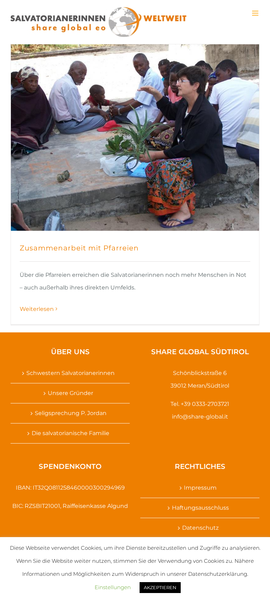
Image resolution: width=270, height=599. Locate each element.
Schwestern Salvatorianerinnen (70, 373)
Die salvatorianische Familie (70, 433)
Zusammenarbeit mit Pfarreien (79, 248)
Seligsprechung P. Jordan (71, 413)
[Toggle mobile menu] (255, 13)
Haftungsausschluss (200, 507)
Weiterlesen (37, 309)
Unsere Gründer (70, 393)
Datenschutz (200, 527)
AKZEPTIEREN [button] (160, 587)
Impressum (200, 487)
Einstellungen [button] (113, 587)
